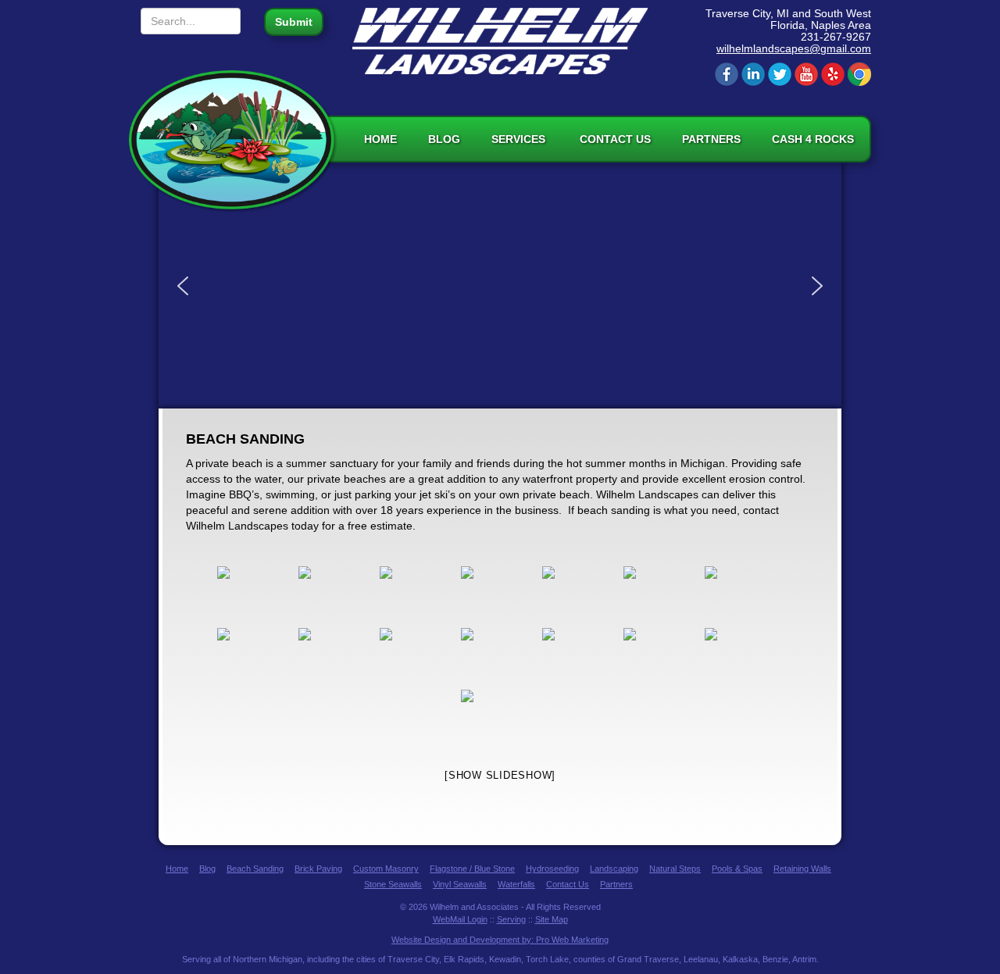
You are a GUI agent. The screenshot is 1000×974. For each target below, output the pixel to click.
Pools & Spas (737, 868)
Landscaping (614, 868)
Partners (711, 139)
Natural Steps (675, 868)
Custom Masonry (386, 868)
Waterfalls (516, 884)
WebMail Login (460, 919)
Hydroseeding (552, 868)
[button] (182, 285)
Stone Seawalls (393, 884)
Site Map (551, 919)
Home (380, 139)
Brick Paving (318, 868)
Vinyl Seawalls (460, 884)
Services (519, 139)
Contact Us (615, 139)
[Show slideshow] (500, 775)
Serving (511, 919)
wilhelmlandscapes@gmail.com (793, 48)
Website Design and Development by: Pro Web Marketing (500, 939)
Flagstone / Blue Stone (472, 868)
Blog (444, 139)
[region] (500, 285)
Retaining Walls (802, 868)
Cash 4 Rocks (813, 139)
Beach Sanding (255, 868)
